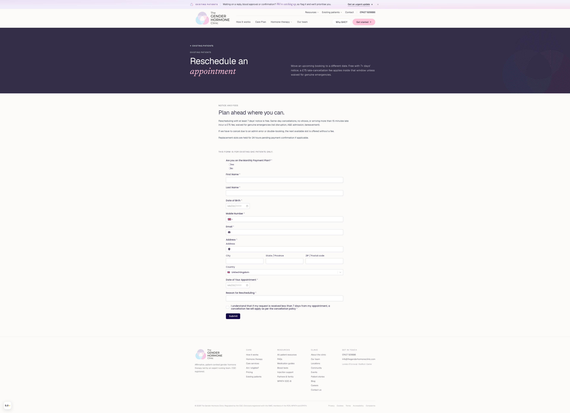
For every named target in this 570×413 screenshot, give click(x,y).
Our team (302, 21)
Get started (362, 22)
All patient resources (287, 354)
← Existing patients (202, 46)
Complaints (370, 406)
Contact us (316, 390)
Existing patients (253, 376)
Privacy (331, 406)
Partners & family (285, 376)
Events (314, 372)
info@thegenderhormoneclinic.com (358, 359)
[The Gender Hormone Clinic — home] (212, 18)
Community (316, 368)
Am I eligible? (252, 368)
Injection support (285, 372)
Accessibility (358, 406)
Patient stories (317, 376)
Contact (349, 12)
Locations (315, 363)
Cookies (340, 406)
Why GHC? (341, 22)
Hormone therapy (254, 359)
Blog (313, 381)
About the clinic (318, 354)
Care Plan (260, 21)
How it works (243, 21)
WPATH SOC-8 (284, 381)
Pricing (249, 372)
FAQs (279, 359)
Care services (252, 363)
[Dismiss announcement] (378, 4)
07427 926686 (367, 12)
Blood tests (282, 368)
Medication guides (285, 363)
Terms (348, 406)
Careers (314, 385)
